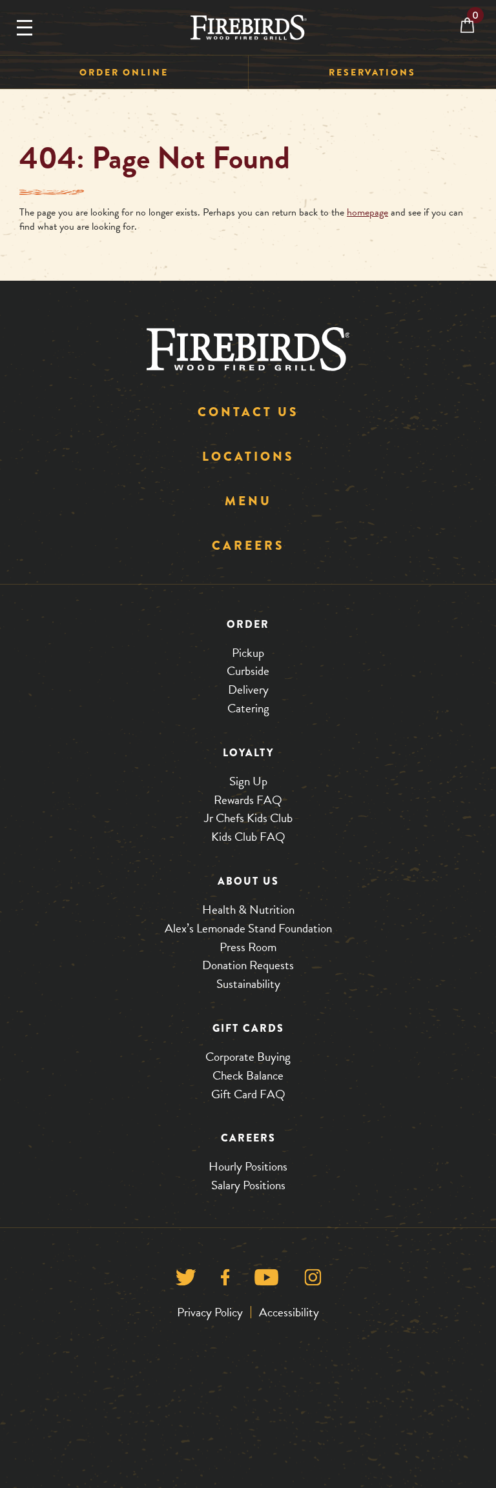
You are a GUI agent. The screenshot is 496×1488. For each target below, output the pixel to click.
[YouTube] (266, 1280)
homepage (367, 212)
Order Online (124, 72)
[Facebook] (225, 1280)
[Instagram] (313, 1280)
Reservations (372, 72)
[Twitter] (185, 1280)
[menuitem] (124, 72)
